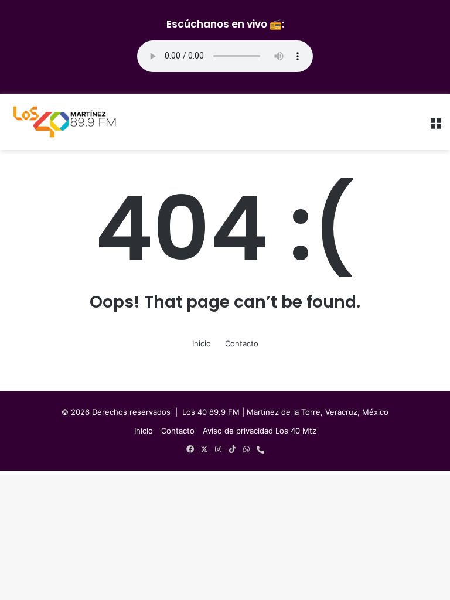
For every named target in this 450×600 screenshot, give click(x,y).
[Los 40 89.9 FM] (64, 122)
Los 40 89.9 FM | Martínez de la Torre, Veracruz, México (285, 412)
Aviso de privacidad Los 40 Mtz (259, 430)
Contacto (241, 343)
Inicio (201, 343)
